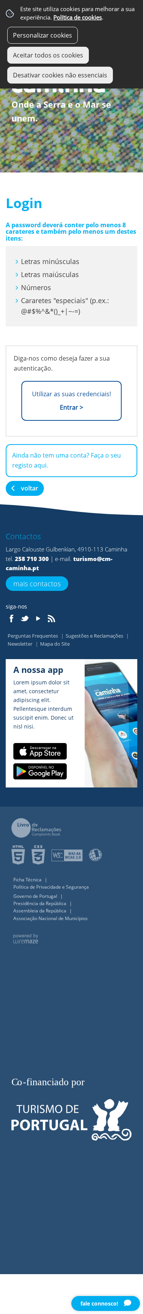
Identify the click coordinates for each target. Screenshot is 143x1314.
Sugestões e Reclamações (95, 635)
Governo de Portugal (35, 896)
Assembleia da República (40, 910)
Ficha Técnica (28, 879)
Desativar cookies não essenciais (60, 75)
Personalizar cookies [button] (42, 35)
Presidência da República (40, 903)
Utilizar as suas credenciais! (71, 401)
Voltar (29, 488)
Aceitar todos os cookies (48, 55)
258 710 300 (32, 559)
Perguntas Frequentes (33, 635)
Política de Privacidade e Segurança (51, 887)
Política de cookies (77, 17)
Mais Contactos (37, 583)
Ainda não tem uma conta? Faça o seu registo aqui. (66, 460)
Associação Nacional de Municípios (50, 918)
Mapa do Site (55, 643)
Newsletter (21, 643)
